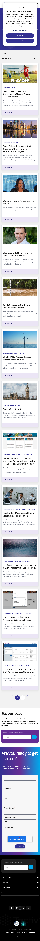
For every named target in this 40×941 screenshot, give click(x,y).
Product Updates (19, 613)
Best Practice (7, 665)
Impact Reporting (8, 353)
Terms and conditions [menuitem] (28, 933)
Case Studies (7, 561)
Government (14, 142)
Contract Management (18, 665)
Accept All (20, 36)
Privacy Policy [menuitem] (8, 933)
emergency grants (24, 561)
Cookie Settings (20, 937)
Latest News (6, 87)
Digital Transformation (17, 509)
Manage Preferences (20, 30)
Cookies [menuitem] (17, 933)
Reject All (20, 41)
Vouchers (13, 87)
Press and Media (8, 405)
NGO (23, 353)
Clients (13, 454)
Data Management (8, 613)
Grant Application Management (24, 454)
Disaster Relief (15, 301)
